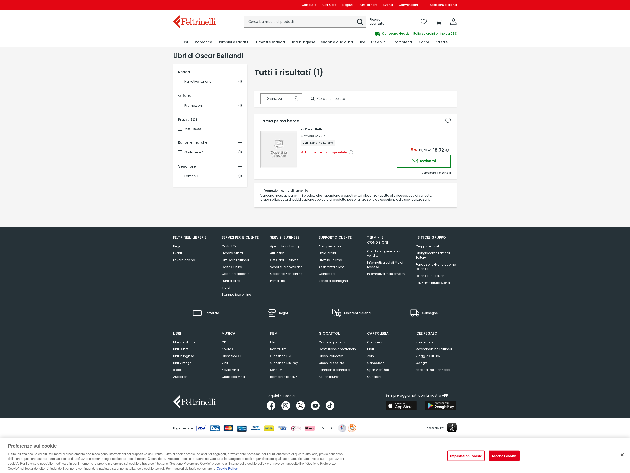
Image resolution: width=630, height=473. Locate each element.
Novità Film (278, 349)
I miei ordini (327, 253)
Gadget (421, 363)
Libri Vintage (182, 363)
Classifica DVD (281, 356)
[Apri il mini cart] (438, 21)
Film (273, 342)
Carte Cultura (232, 267)
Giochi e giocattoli (332, 342)
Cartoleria (374, 342)
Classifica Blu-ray (284, 363)
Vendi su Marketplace (286, 267)
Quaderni (374, 377)
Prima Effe (277, 281)
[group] (386, 34)
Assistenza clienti (443, 5)
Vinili (225, 363)
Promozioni (193, 106)
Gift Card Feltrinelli (235, 260)
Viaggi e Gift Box (428, 356)
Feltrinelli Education (430, 276)
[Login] (453, 21)
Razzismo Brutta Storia (433, 283)
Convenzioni (408, 5)
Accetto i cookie (504, 455)
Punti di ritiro (368, 5)
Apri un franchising (284, 246)
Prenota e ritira (232, 253)
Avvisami (427, 160)
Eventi (388, 5)
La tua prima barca (279, 121)
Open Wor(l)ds (378, 370)
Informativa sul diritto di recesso (385, 264)
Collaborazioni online (286, 274)
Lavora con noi (184, 260)
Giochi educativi (331, 356)
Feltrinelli (191, 176)
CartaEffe (309, 5)
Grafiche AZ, (309, 136)
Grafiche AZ (193, 152)
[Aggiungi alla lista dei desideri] (448, 121)
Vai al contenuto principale (194, 5)
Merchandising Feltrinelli (434, 349)
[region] (315, 455)
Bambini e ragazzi (284, 377)
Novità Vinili (230, 370)
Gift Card (329, 5)
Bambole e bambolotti (335, 370)
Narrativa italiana (198, 82)
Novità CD (229, 349)
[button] (360, 22)
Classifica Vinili (233, 377)
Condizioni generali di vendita (383, 253)
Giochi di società (331, 363)
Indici (226, 287)
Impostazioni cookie (466, 455)
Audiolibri (180, 377)
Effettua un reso (330, 260)
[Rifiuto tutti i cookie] (622, 454)
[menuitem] (186, 42)
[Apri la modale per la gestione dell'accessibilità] (452, 427)
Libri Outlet (180, 349)
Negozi (347, 5)
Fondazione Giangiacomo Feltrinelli (436, 266)
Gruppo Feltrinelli (428, 246)
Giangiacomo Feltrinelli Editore (433, 255)
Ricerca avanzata (377, 22)
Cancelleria (376, 363)
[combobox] (305, 22)
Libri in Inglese (183, 356)
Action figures (329, 377)
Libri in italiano (184, 342)
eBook (177, 370)
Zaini (371, 356)
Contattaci (327, 274)
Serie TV (276, 370)
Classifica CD (232, 356)
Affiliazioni (277, 253)
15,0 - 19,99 (192, 129)
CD (224, 342)
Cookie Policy (227, 468)
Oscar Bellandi (316, 129)
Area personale (330, 246)
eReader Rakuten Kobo (433, 370)
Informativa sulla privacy (386, 274)
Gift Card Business (284, 260)
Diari (370, 349)
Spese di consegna (333, 281)
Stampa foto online (236, 294)
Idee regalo (424, 342)
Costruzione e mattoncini (338, 349)
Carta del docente (235, 274)
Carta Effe (229, 246)
